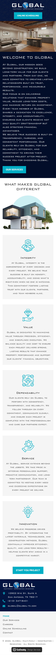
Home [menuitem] (6, 616)
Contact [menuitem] (8, 632)
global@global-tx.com (22, 606)
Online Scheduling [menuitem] (14, 628)
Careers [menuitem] (8, 624)
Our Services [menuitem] (11, 620)
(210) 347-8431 (18, 601)
